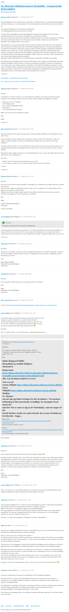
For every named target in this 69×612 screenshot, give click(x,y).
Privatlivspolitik (35, 606)
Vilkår (27, 606)
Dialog (3, 2)
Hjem (2, 606)
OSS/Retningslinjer (18, 606)
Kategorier (9, 606)
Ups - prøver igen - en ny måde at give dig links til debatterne (18, 81)
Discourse (9, 609)
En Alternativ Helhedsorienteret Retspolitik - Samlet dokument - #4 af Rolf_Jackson (33, 305)
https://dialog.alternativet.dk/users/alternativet (22, 342)
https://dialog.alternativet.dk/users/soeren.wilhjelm (39, 385)
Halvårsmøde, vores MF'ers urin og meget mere (14, 78)
